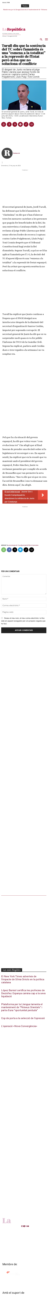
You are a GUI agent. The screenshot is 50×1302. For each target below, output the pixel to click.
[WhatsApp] (3, 124)
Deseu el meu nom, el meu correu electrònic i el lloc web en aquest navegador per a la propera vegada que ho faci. (23, 621)
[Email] (31, 124)
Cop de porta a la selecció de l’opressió (23, 1018)
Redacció (16, 153)
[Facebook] (9, 124)
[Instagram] (22, 1226)
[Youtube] (28, 1226)
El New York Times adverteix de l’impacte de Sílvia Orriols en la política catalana (22, 979)
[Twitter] (14, 124)
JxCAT (27, 545)
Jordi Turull (18, 545)
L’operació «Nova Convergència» (19, 1026)
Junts (23, 545)
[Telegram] (20, 124)
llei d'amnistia (33, 545)
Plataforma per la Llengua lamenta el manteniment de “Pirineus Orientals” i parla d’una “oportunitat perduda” (22, 1007)
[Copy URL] (26, 124)
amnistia (11, 545)
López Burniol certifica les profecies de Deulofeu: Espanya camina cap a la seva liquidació (23, 993)
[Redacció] (7, 153)
